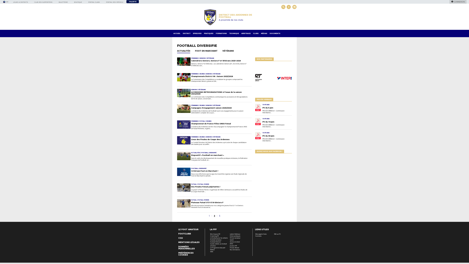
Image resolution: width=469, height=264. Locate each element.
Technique (234, 33)
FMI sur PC (277, 234)
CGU (180, 238)
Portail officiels (234, 248)
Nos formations (235, 250)
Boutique (78, 2)
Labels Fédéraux (235, 234)
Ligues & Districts (20, 2)
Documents (275, 33)
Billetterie (63, 2)
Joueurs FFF (233, 246)
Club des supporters (43, 2)
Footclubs (184, 234)
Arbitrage (246, 33)
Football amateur (215, 240)
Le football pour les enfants (219, 238)
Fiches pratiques (235, 236)
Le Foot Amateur (188, 230)
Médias (264, 33)
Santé (232, 240)
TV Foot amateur (235, 238)
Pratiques (208, 33)
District (187, 33)
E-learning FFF (214, 236)
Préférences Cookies (185, 254)
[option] (273, 79)
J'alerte (132, 2)
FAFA (211, 252)
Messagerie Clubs (261, 234)
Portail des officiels (114, 2)
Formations (221, 33)
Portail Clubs (94, 2)
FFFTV (231, 244)
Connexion (459, 2)
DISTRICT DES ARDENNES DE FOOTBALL (235, 16)
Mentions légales (188, 242)
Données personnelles (186, 248)
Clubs (256, 33)
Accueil (176, 33)
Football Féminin (215, 242)
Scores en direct (235, 242)
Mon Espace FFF (215, 234)
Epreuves (197, 33)
